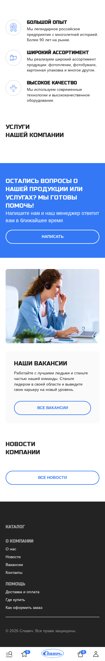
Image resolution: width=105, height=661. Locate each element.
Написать (53, 236)
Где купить (15, 599)
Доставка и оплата (22, 592)
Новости (13, 557)
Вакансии (14, 564)
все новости (52, 477)
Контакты (14, 572)
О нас (11, 549)
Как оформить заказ (24, 607)
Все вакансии (52, 407)
